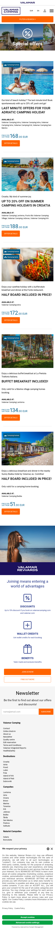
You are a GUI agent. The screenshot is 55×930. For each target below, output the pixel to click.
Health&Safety (9, 751)
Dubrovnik (7, 781)
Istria (5, 765)
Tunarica (6, 806)
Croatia (6, 762)
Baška (5, 815)
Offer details (10, 143)
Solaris (6, 837)
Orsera (6, 798)
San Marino (8, 820)
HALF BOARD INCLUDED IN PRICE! (27, 295)
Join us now (27, 672)
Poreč (5, 767)
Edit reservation (9, 742)
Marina (6, 803)
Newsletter (7, 737)
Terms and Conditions (12, 745)
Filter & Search (27, 19)
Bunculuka (7, 840)
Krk (4, 809)
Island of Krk (8, 776)
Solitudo (6, 826)
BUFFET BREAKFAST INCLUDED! (25, 381)
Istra (5, 795)
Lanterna (7, 792)
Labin (5, 770)
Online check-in (9, 731)
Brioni (5, 801)
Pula (5, 773)
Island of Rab (8, 778)
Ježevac (6, 812)
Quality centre (9, 740)
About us (7, 734)
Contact (6, 728)
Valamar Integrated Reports (14, 748)
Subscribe (46, 712)
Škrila (5, 817)
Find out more (27, 679)
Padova (6, 823)
